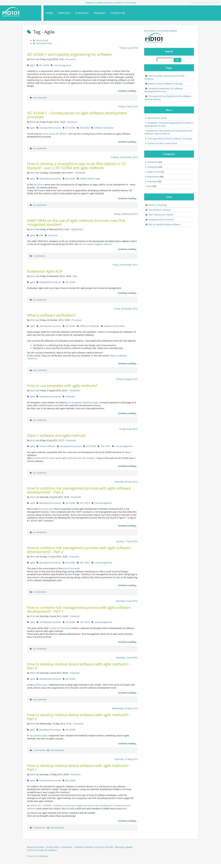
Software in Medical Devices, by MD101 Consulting (18, 12)
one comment (40, 97)
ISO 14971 (105, 446)
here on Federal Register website (95, 244)
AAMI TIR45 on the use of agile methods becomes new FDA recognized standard (76, 222)
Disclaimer (67, 847)
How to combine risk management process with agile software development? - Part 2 (79, 549)
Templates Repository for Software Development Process (163, 90)
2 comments (39, 750)
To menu (205, 2)
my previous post (38, 735)
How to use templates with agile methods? (62, 385)
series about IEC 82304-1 (55, 133)
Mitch (33, 59)
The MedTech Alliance (159, 209)
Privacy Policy (53, 847)
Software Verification (114, 326)
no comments (40, 148)
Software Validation (104, 127)
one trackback (57, 750)
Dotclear (43, 856)
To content (194, 2)
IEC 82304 (85, 127)
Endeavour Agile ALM (44, 271)
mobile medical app (90, 178)
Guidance (52, 235)
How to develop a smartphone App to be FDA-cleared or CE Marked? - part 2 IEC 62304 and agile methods (76, 165)
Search (169, 51)
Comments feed (44, 43)
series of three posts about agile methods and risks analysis (64, 458)
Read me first (154, 171)
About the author (35, 847)
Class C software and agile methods (56, 435)
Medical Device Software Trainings (165, 83)
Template (70, 396)
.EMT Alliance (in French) (160, 214)
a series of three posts (60, 628)
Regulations (77, 229)
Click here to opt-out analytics (42, 850)
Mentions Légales (124, 847)
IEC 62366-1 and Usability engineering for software (69, 54)
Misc (75, 276)
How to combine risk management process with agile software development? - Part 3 (79, 490)
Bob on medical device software (164, 224)
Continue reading (127, 90)
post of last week (71, 568)
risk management (62, 65)
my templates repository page (83, 402)
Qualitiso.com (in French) (160, 219)
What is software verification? (51, 315)
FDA (41, 235)
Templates (74, 390)
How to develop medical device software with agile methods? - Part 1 (78, 767)
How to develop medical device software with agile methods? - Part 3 (78, 666)
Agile (32, 65)
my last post (47, 508)
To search (215, 2)
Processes (71, 59)
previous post (40, 684)
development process (50, 127)
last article (39, 184)
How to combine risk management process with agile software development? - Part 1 (79, 609)
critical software (47, 446)
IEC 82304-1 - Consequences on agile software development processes (77, 115)
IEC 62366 (44, 65)
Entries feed (42, 40)
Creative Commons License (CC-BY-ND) (93, 847)
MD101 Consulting (157, 205)
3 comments (39, 255)
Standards (72, 121)
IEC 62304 (70, 127)
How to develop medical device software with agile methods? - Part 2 (78, 716)
